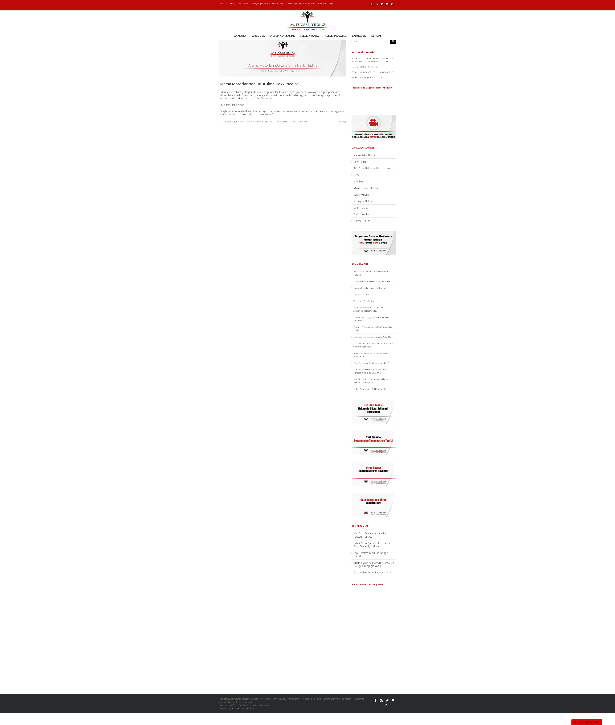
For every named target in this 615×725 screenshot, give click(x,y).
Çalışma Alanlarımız (282, 35)
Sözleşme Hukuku (363, 201)
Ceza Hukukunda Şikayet (367, 572)
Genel (356, 175)
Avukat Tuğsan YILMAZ (234, 121)
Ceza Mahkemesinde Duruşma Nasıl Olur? (373, 336)
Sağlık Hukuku (361, 194)
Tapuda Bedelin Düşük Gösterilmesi (370, 287)
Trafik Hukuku (361, 214)
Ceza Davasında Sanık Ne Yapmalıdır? (371, 363)
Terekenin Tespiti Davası (365, 301)
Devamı (341, 121)
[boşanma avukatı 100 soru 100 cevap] (374, 233)
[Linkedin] (392, 4)
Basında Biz (359, 35)
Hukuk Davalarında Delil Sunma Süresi (371, 389)
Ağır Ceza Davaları (363, 533)
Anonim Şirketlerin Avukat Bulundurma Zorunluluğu (310, 3)
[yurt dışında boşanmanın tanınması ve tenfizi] (374, 432)
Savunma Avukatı (361, 294)
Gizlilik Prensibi (248, 708)
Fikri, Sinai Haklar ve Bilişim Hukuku (279, 121)
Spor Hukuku (360, 207)
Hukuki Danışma (279, 3)
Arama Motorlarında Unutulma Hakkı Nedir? (258, 83)
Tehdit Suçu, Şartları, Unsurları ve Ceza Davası (371, 544)
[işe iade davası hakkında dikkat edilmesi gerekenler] (374, 401)
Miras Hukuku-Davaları (366, 188)
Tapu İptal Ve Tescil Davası (368, 553)
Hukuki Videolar (310, 35)
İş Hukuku (358, 181)
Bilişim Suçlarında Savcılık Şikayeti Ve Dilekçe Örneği (373, 564)
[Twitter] (382, 4)
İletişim (376, 35)
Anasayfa (240, 35)
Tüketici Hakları (361, 220)
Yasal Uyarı (235, 708)
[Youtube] (387, 4)
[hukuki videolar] (374, 116)
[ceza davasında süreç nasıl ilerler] (374, 495)
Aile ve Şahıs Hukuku (365, 155)
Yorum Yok (302, 121)
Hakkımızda (258, 35)
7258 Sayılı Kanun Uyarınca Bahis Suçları (372, 281)
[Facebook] (371, 4)
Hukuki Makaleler (336, 35)
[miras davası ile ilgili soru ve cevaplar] (374, 463)
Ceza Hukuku (360, 161)
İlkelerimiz (224, 708)
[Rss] (377, 4)
